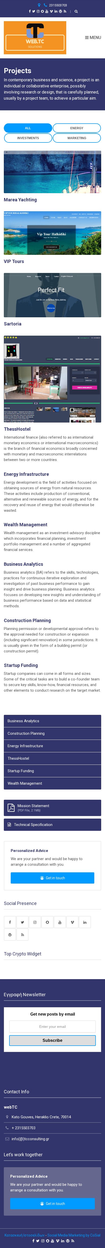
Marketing (77, 138)
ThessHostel (17, 429)
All (28, 128)
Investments (28, 138)
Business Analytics (23, 564)
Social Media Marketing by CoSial (73, 1235)
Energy (76, 128)
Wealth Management (25, 524)
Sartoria (12, 323)
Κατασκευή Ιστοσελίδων (25, 1235)
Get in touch (55, 878)
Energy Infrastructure (26, 474)
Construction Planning (27, 620)
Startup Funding (21, 665)
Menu (95, 37)
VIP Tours (14, 261)
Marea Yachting (20, 199)
